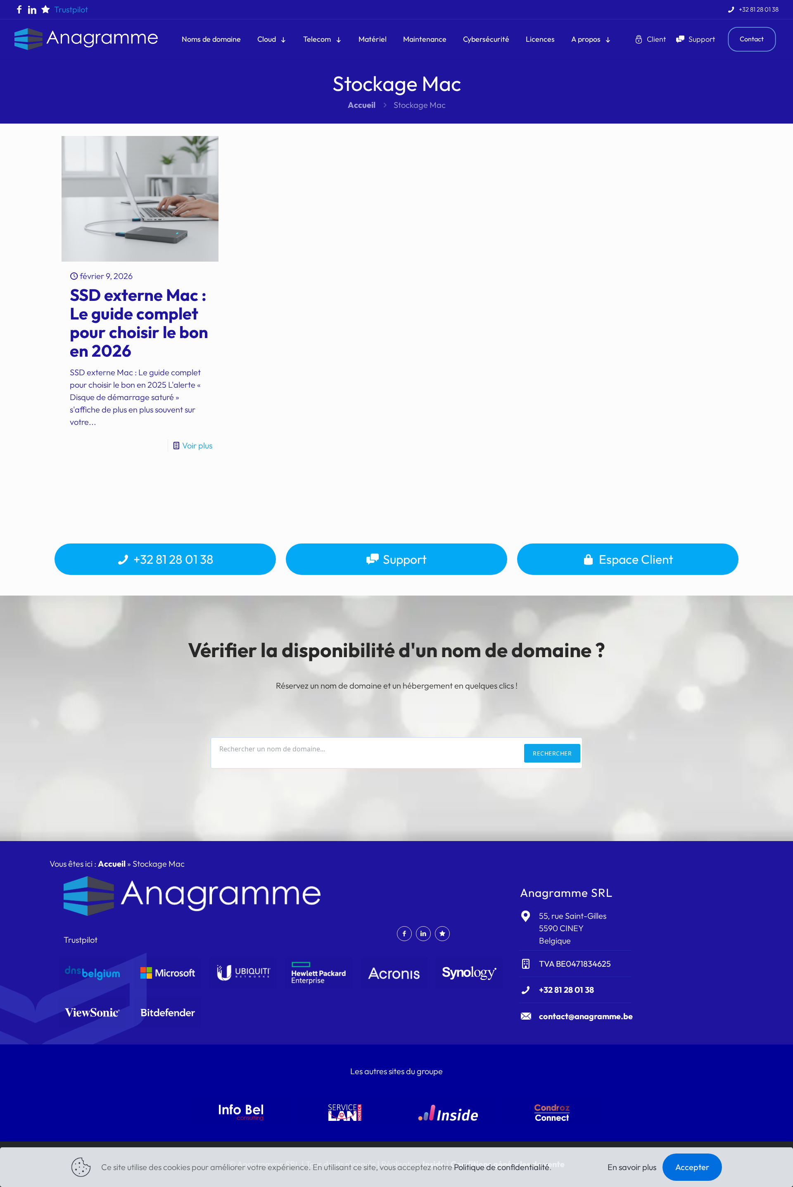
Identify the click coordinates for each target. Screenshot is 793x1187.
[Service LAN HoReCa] (344, 1112)
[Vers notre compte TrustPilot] (45, 9)
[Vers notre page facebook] (19, 9)
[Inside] (448, 1112)
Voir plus (197, 445)
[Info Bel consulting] (241, 1112)
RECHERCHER (552, 753)
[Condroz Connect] (552, 1112)
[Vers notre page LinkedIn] (32, 9)
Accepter (692, 1167)
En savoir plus (632, 1167)
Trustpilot (71, 9)
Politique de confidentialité (501, 1167)
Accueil (361, 105)
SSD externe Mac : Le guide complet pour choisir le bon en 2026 (139, 322)
